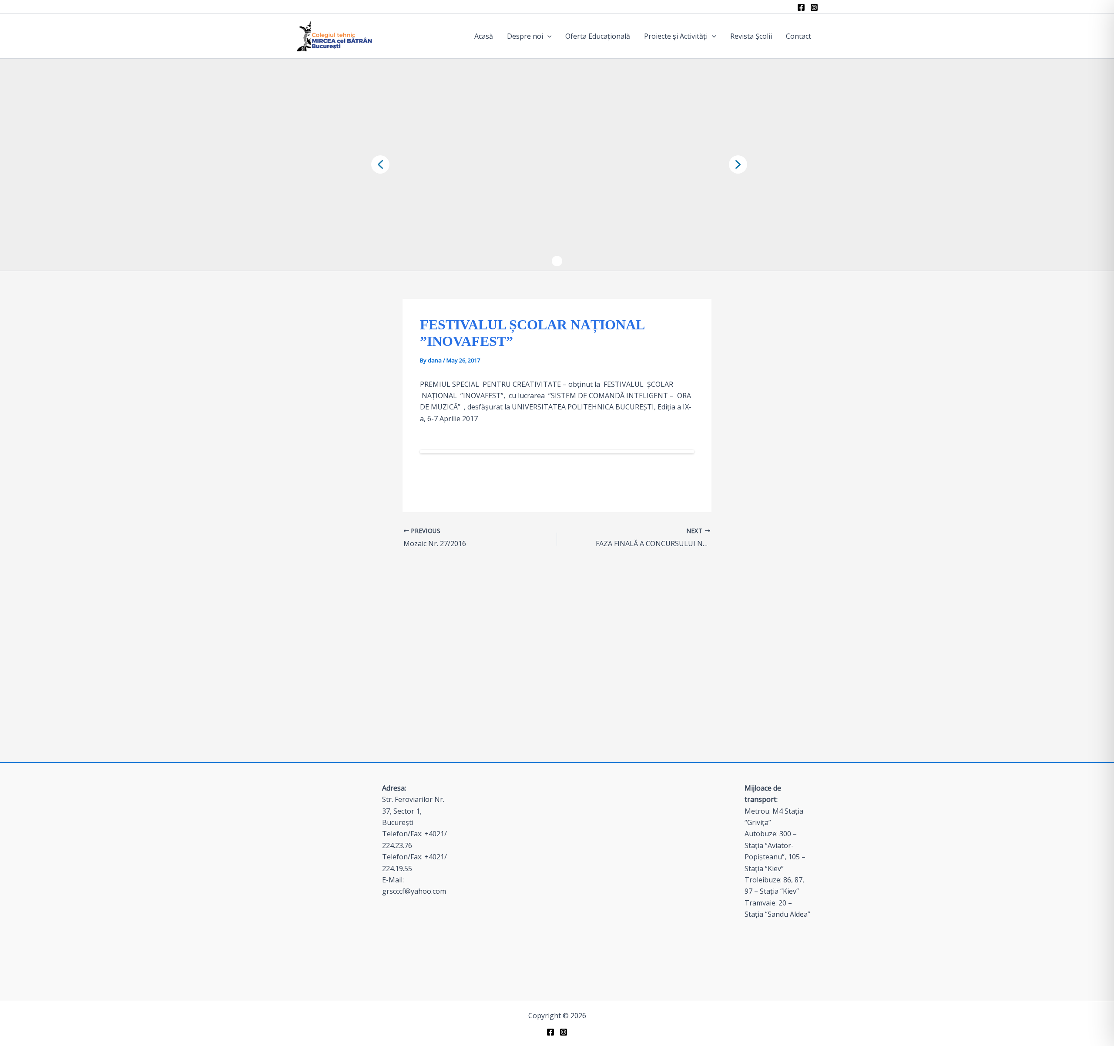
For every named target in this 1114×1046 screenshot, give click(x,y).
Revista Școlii (751, 36)
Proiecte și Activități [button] (676, 36)
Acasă (483, 36)
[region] (557, 165)
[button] (547, 36)
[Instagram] (814, 7)
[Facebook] (801, 7)
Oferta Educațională (597, 36)
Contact (798, 36)
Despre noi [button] (525, 36)
